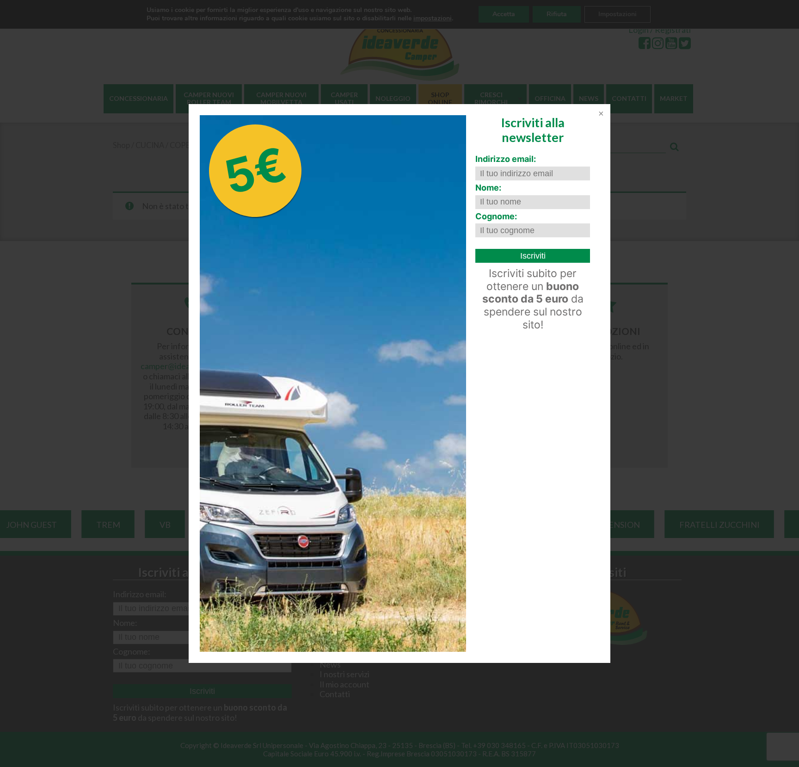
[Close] (600, 114)
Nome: (488, 187)
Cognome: (496, 216)
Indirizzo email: (505, 159)
